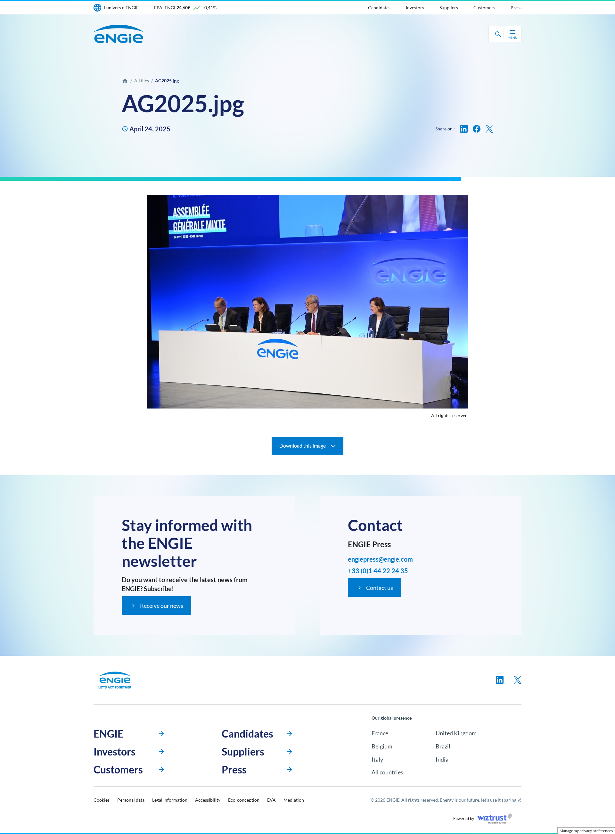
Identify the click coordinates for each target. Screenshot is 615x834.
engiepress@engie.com (380, 559)
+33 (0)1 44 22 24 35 (378, 570)
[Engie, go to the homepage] (115, 680)
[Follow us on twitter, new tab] (517, 680)
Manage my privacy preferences (586, 830)
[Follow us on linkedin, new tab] (500, 680)
